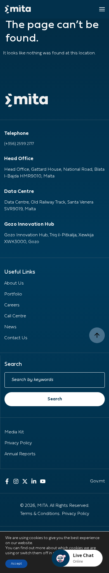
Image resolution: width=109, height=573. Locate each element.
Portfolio (13, 294)
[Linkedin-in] (34, 481)
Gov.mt (97, 481)
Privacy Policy (18, 443)
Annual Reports (19, 454)
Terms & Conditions (40, 514)
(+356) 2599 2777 (19, 144)
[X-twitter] (25, 481)
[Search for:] (54, 380)
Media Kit (14, 432)
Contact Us (15, 338)
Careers (12, 305)
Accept (16, 563)
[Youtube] (43, 481)
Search (55, 399)
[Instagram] (16, 481)
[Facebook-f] (7, 481)
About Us (14, 283)
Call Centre (15, 316)
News (10, 327)
